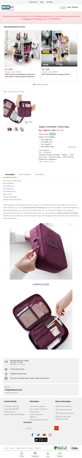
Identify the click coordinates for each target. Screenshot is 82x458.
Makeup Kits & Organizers (47, 159)
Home (5, 91)
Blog (41, 2)
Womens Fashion (55, 157)
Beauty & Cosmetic (53, 155)
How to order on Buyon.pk (38, 409)
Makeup (64, 155)
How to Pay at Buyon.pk (38, 406)
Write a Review (25, 174)
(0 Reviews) (39, 174)
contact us (27, 19)
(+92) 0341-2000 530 (11, 406)
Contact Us (37, 448)
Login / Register (72, 7)
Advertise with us (21, 448)
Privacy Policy (34, 412)
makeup (46, 161)
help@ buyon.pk (9, 412)
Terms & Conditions (36, 414)
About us (12, 448)
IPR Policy (33, 417)
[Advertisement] (59, 109)
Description (10, 174)
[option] (19, 109)
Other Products (68, 157)
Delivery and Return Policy (39, 420)
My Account (33, 2)
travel (52, 161)
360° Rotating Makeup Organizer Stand (56, 74)
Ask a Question (44, 150)
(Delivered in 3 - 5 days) (17, 364)
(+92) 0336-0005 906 (11, 409)
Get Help (50, 2)
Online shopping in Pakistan (12, 205)
